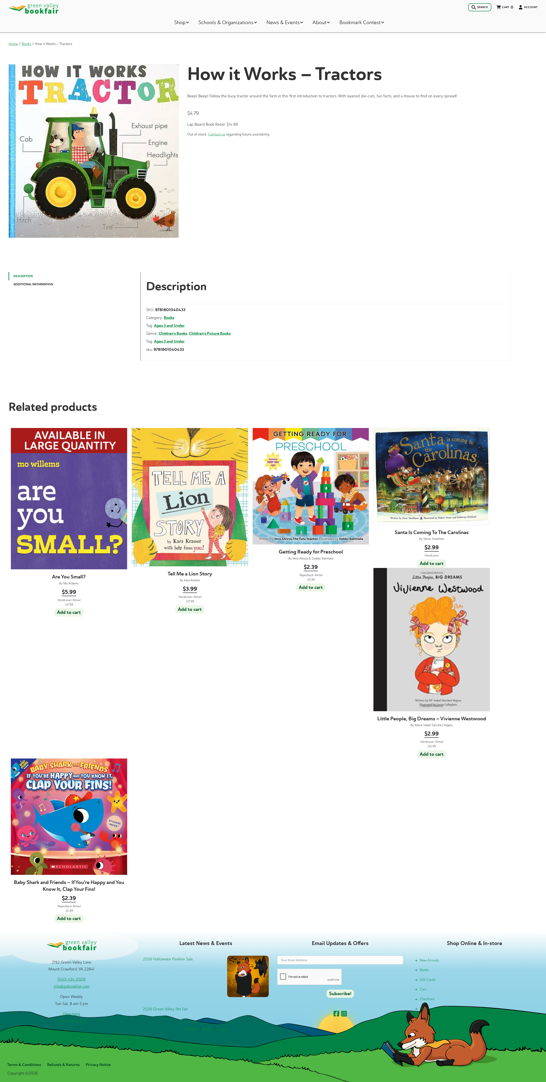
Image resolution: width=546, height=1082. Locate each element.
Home (13, 44)
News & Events (283, 22)
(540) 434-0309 (71, 979)
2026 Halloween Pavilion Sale (168, 959)
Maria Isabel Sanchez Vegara (434, 725)
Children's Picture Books (210, 333)
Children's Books (173, 333)
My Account (429, 1009)
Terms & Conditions (24, 1064)
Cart (423, 989)
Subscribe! (340, 993)
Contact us (216, 134)
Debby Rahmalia (322, 558)
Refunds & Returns (63, 1064)
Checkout (427, 999)
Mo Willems (71, 583)
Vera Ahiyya (300, 558)
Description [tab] (23, 276)
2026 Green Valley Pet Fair (165, 1009)
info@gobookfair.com (71, 986)
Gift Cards (427, 980)
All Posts (191, 1029)
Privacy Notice (98, 1064)
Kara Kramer (192, 580)
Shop (180, 22)
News (207, 1029)
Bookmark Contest (360, 22)
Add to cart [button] (69, 612)
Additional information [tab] (33, 284)
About (319, 22)
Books (26, 44)
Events (222, 1029)
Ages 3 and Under (169, 325)
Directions (71, 1014)
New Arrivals (429, 960)
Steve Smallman (433, 539)
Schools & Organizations (225, 22)
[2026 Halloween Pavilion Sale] (248, 976)
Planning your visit (71, 1020)
